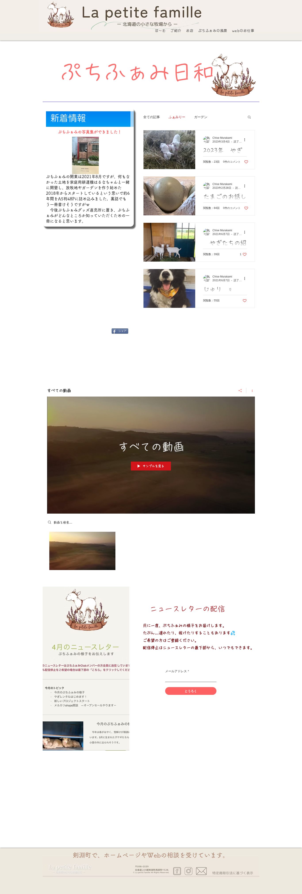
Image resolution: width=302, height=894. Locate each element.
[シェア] (240, 390)
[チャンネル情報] (250, 390)
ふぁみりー (177, 117)
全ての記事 (151, 117)
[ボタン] (126, 13)
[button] (249, 117)
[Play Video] (82, 550)
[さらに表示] (178, 865)
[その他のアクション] (246, 139)
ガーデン (200, 117)
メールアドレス (176, 671)
